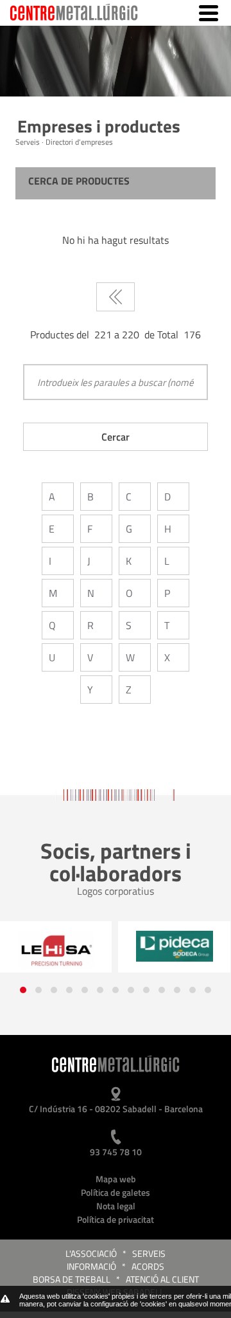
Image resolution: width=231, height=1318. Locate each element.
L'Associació (91, 1253)
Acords (148, 1266)
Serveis (149, 1253)
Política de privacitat (115, 1219)
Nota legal (115, 1206)
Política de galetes (115, 1192)
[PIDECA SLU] (174, 946)
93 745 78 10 (116, 1151)
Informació (91, 1266)
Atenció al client (162, 1279)
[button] (23, 990)
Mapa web (116, 1178)
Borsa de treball (71, 1279)
